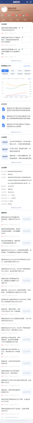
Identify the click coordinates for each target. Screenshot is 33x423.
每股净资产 (27, 70)
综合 (5, 70)
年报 (29, 78)
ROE (12, 70)
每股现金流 (5, 73)
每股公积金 (27, 73)
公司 (2, 417)
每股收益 (20, 73)
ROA (20, 70)
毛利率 (12, 73)
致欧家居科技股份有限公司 (11, 417)
